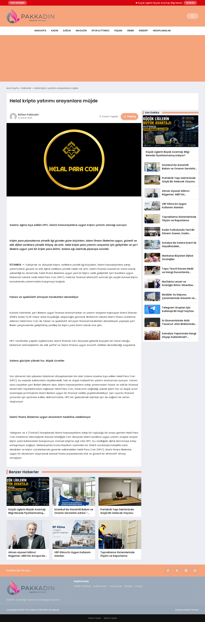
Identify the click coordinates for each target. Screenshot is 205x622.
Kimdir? (143, 30)
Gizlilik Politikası (82, 586)
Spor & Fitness (100, 30)
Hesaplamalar (162, 30)
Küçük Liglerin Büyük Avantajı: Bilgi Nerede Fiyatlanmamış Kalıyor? (164, 2)
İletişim (128, 586)
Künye (139, 586)
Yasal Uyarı (115, 586)
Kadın (54, 30)
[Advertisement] (102, 59)
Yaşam (118, 30)
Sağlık (67, 30)
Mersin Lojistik (110, 618)
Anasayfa (40, 30)
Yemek (130, 30)
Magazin (81, 30)
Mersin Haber (94, 618)
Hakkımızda (100, 586)
